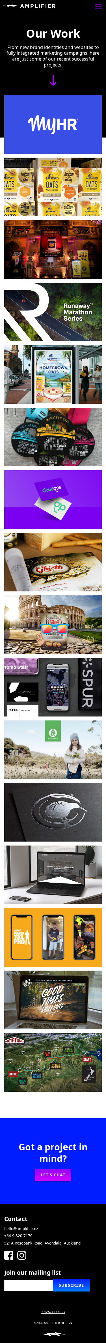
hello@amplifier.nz (21, 1228)
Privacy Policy (53, 1312)
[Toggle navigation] (98, 6)
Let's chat (53, 1174)
